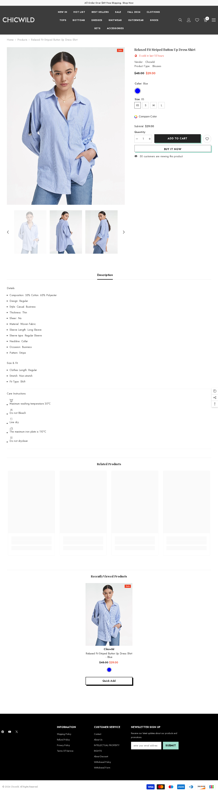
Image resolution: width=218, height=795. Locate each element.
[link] (31, 542)
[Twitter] (16, 731)
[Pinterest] (2, 731)
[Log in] (189, 20)
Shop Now (128, 2)
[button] (7, 232)
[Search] (180, 20)
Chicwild (150, 62)
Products (22, 40)
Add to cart (177, 138)
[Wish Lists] (197, 20)
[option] (66, 126)
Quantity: (140, 132)
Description (105, 275)
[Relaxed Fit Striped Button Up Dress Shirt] (109, 614)
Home (10, 40)
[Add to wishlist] (207, 139)
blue (109, 669)
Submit (170, 745)
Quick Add (109, 681)
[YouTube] (9, 731)
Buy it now (172, 149)
